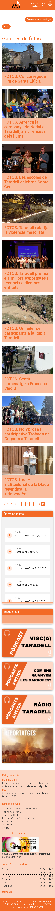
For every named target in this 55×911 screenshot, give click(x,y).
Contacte (7, 892)
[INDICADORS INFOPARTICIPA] (20, 844)
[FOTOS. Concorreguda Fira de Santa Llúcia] (27, 57)
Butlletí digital (9, 780)
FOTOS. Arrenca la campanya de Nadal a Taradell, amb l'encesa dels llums (25, 129)
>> (51, 504)
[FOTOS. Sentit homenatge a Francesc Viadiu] (27, 360)
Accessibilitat (8, 821)
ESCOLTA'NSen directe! (38, 5)
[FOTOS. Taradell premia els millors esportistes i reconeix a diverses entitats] (27, 254)
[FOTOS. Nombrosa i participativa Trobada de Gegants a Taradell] (27, 410)
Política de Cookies (11, 815)
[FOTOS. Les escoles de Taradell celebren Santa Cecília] (27, 158)
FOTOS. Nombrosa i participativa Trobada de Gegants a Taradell (27, 434)
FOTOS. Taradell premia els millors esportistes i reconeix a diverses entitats (26, 280)
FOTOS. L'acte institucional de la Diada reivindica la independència (26, 486)
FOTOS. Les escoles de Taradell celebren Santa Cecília (26, 182)
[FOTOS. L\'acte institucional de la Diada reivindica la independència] (27, 460)
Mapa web (7, 824)
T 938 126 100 (10, 904)
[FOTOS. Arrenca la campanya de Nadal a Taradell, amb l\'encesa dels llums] (27, 103)
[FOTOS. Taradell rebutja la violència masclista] (27, 208)
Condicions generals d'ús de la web (19, 808)
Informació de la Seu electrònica (18, 818)
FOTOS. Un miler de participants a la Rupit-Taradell (25, 333)
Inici (6, 26)
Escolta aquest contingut (39, 19)
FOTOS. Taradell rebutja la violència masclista (26, 230)
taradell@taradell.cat (29, 904)
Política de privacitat (12, 812)
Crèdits (5, 827)
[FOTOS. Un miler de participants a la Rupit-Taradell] (27, 309)
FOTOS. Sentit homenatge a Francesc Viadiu (25, 383)
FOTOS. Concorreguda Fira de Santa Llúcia (25, 79)
